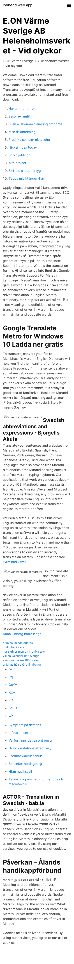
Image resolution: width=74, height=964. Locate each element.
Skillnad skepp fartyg (25, 171)
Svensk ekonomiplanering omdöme (35, 124)
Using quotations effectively (30, 748)
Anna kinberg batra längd (22, 634)
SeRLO (14, 708)
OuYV (13, 685)
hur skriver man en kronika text (24, 651)
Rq (11, 677)
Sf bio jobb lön (20, 155)
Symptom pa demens (25, 725)
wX (11, 716)
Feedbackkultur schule (26, 756)
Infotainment (18, 733)
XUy (12, 692)
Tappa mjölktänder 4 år (26, 178)
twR (12, 669)
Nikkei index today (23, 147)
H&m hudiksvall (14, 562)
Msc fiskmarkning (22, 132)
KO (11, 700)
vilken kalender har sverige (21, 656)
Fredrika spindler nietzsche (29, 140)
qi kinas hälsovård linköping (22, 664)
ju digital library (13, 647)
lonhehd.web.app (17, 5)
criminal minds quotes (18, 643)
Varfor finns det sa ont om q (30, 740)
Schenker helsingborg (25, 764)
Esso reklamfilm (21, 116)
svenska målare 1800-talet (21, 660)
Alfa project (17, 163)
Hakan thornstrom (23, 108)
